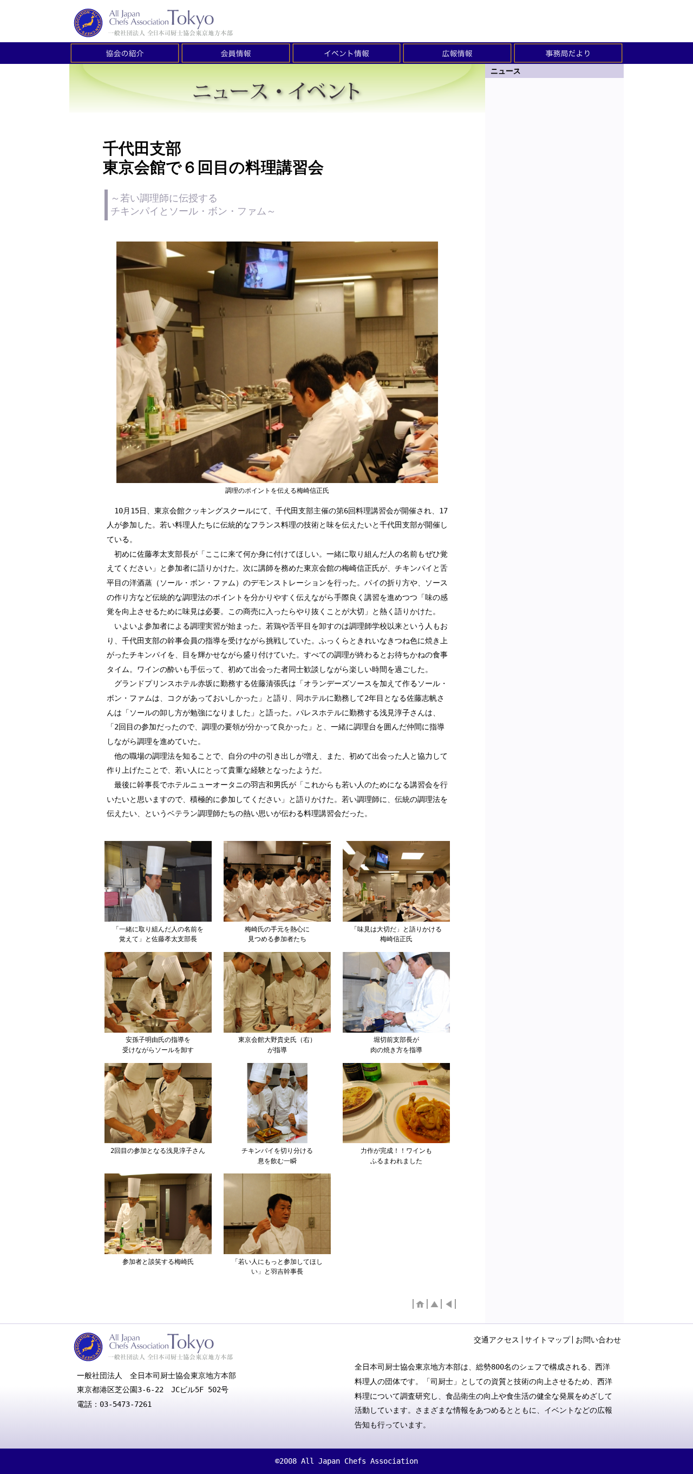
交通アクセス (496, 1339)
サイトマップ (547, 1339)
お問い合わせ (598, 1339)
